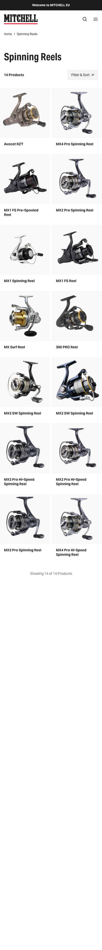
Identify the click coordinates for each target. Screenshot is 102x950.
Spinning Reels (27, 34)
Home (8, 34)
